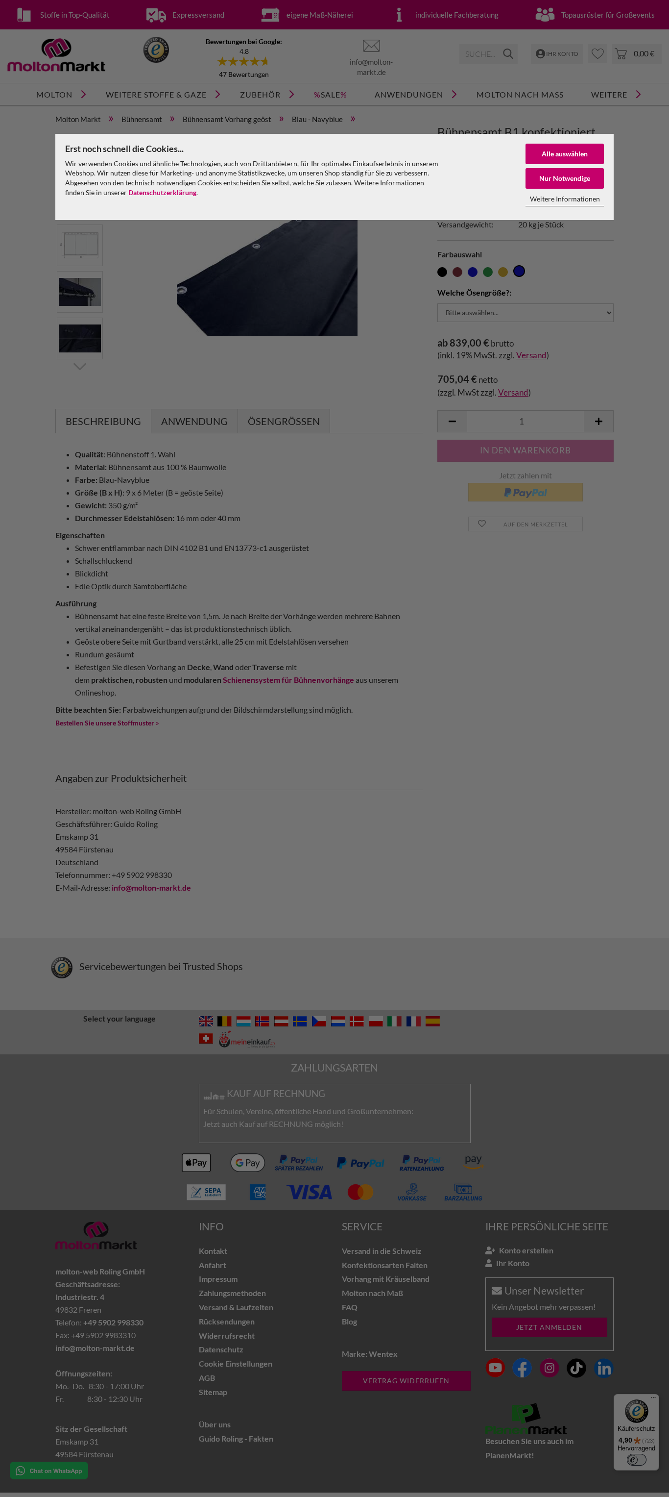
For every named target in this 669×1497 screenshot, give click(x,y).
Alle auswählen (565, 154)
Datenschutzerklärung (162, 192)
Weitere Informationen (565, 199)
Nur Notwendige (564, 178)
